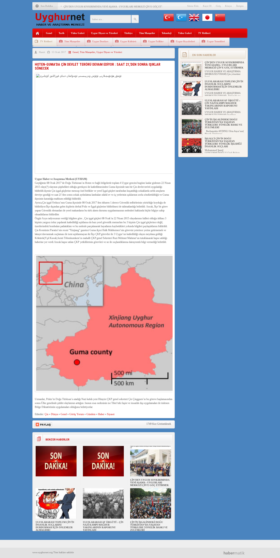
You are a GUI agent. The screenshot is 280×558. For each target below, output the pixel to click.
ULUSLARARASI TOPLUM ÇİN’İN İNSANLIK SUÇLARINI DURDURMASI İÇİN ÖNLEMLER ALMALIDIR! (55, 526)
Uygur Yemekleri (216, 41)
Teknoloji (167, 33)
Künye (228, 6)
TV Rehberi (204, 33)
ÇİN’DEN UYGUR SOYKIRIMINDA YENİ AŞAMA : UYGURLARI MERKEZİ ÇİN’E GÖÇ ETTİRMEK (117, 6)
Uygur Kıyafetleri (185, 41)
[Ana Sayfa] (37, 33)
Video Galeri (77, 33)
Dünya (54, 414)
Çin (46, 414)
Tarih (61, 33)
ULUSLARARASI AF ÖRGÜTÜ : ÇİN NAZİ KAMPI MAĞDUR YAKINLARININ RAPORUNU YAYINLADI (103, 526)
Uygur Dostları (100, 41)
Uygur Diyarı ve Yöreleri (104, 33)
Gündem (90, 414)
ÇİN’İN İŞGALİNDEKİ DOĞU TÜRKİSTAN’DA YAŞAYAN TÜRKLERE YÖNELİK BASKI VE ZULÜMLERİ (149, 526)
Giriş (218, 6)
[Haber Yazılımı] (236, 553)
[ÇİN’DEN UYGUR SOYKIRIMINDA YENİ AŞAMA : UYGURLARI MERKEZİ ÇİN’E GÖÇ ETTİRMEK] (150, 475)
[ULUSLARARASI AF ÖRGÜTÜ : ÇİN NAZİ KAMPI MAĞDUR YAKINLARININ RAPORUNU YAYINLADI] (103, 517)
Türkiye (128, 33)
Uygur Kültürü (128, 41)
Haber (101, 414)
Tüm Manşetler (147, 33)
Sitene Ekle (193, 6)
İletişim (240, 6)
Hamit (42, 52)
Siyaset (110, 414)
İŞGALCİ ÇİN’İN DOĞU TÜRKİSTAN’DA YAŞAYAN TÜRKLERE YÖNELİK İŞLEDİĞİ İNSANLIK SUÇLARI (223, 142)
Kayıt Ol (207, 6)
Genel (49, 33)
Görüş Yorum (76, 414)
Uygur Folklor (156, 41)
